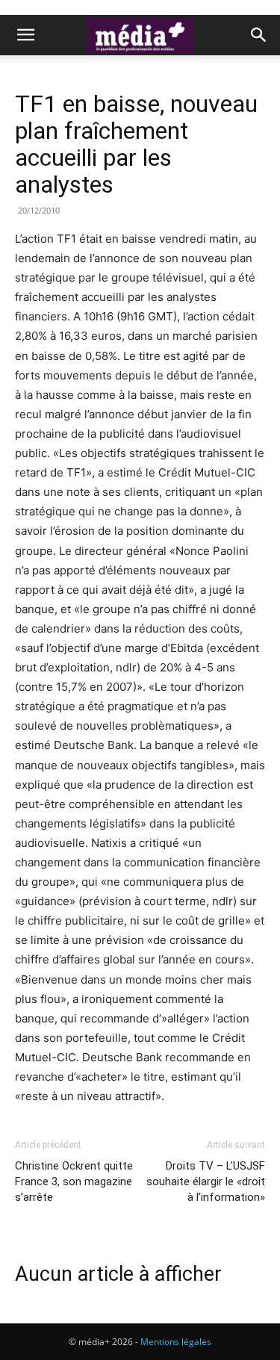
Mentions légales (175, 1341)
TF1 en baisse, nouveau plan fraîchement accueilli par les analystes (136, 144)
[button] (25, 35)
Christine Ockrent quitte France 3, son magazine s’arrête (74, 1181)
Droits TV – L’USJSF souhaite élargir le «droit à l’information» (205, 1181)
